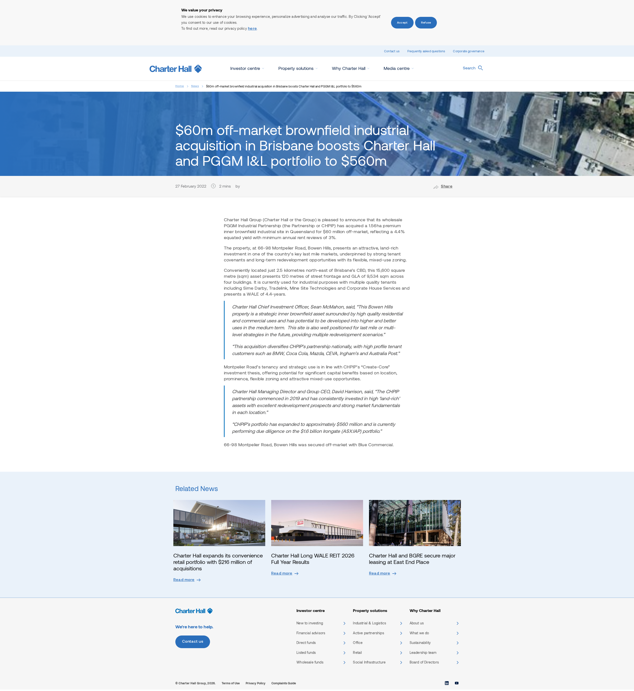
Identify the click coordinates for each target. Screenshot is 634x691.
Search (469, 67)
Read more (184, 580)
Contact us (391, 51)
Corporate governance (468, 51)
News (195, 86)
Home (179, 86)
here (252, 29)
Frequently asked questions (426, 51)
